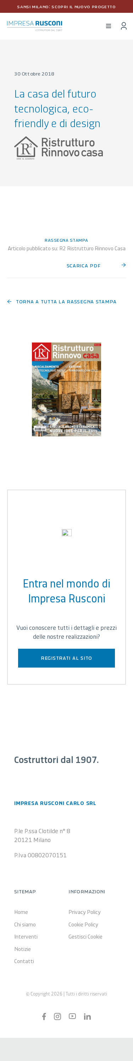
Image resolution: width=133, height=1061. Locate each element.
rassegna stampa (66, 240)
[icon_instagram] (57, 1016)
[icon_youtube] (72, 1016)
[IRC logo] (34, 24)
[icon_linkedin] (87, 1016)
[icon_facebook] (44, 1016)
